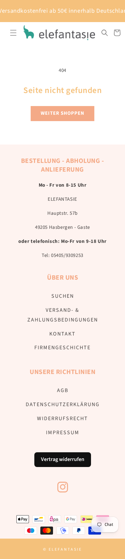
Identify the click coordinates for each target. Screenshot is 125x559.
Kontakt (62, 334)
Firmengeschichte (62, 347)
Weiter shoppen (62, 113)
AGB (62, 390)
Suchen (62, 296)
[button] (13, 32)
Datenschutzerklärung (63, 404)
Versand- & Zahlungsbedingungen (62, 314)
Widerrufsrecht (62, 418)
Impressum (62, 432)
